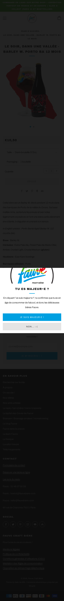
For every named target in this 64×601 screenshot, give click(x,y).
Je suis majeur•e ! (32, 317)
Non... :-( (32, 326)
